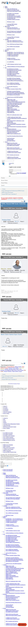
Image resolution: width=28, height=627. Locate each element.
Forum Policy (4, 182)
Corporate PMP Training (12, 24)
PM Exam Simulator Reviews (13, 131)
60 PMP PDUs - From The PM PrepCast (15, 52)
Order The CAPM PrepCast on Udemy (15, 41)
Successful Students (11, 140)
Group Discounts (10, 25)
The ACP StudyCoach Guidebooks (14, 31)
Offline (5, 221)
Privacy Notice (6, 413)
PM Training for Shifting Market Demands (16, 93)
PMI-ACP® (7, 26)
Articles (6, 98)
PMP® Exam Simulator (8, 444)
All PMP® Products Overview (13, 19)
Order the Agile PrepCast (12, 27)
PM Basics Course (11, 21)
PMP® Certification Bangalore (13, 110)
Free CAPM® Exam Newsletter (13, 84)
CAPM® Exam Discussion (12, 151)
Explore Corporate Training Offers (14, 88)
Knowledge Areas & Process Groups (14, 103)
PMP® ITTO (10, 107)
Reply (7, 254)
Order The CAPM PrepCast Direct (14, 40)
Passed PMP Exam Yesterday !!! (9, 194)
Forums (3, 177)
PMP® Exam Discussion (12, 143)
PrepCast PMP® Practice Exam (9, 452)
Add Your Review (11, 138)
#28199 (24, 301)
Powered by (10, 383)
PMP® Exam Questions (12, 108)
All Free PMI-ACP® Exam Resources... (15, 80)
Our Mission (5, 409)
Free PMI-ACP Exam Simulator (13, 78)
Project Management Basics (9, 438)
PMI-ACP (6, 389)
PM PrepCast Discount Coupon (9, 426)
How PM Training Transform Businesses (15, 92)
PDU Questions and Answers (13, 154)
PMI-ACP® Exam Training (9, 447)
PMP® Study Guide (11, 99)
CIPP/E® (7, 50)
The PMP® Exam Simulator (13, 13)
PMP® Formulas (10, 111)
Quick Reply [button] (3, 296)
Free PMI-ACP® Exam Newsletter (14, 79)
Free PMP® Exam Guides (12, 72)
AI (5, 65)
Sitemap (4, 422)
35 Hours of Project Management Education (16, 101)
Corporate (7, 87)
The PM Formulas (11, 14)
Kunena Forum (16, 383)
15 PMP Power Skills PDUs (13, 54)
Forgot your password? (8, 469)
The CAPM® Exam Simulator (13, 46)
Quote (10, 254)
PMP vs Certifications (11, 123)
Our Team (5, 407)
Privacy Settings (6, 428)
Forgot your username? (21, 173)
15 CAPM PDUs (10, 61)
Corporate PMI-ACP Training (13, 37)
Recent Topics (4, 180)
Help (4, 419)
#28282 (24, 333)
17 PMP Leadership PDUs (12, 55)
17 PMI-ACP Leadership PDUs (13, 59)
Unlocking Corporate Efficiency (13, 91)
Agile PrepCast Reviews (12, 132)
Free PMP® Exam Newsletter (13, 73)
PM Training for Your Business (13, 94)
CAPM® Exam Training (8, 449)
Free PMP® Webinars (11, 74)
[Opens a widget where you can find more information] (22, 624)
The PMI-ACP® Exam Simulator (14, 32)
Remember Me (13, 173)
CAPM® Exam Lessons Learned (14, 152)
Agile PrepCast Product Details (13, 28)
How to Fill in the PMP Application (14, 104)
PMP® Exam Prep (7, 450)
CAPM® (7, 39)
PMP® (6, 7)
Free (6, 67)
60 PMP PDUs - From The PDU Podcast (15, 53)
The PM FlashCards (11, 18)
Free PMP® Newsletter (8, 432)
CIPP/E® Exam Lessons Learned (14, 158)
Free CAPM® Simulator (8, 437)
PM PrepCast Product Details (13, 10)
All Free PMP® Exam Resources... (14, 75)
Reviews (6, 127)
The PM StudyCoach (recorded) (13, 15)
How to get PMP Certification (13, 106)
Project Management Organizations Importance (16, 126)
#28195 (24, 209)
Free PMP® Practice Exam (12, 71)
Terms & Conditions (7, 412)
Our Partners (5, 410)
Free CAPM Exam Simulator (13, 83)
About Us (5, 406)
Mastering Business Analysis (9, 440)
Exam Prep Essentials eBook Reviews (15, 136)
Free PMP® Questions (7, 434)
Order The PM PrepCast (12, 8)
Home (6, 6)
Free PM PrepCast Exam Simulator (14, 70)
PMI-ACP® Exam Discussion (13, 147)
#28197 (24, 258)
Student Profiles (10, 139)
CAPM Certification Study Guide (14, 117)
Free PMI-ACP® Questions (9, 435)
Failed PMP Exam (11, 112)
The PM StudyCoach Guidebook (14, 17)
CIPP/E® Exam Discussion (12, 157)
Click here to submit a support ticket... (16, 199)
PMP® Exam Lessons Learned (13, 144)
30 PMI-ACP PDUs (11, 58)
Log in (2, 467)
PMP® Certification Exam (12, 105)
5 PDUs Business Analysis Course (14, 64)
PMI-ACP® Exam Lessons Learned (14, 149)
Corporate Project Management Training (11, 423)
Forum (6, 141)
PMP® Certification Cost (12, 100)
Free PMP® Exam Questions (13, 145)
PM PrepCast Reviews (11, 128)
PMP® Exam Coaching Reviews (14, 133)
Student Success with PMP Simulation (15, 97)
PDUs (6, 51)
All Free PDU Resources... (12, 86)
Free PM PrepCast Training (12, 68)
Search (2, 185)
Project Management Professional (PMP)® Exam (13, 190)
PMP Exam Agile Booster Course (14, 11)
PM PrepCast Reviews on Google (14, 130)
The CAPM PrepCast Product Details (14, 44)
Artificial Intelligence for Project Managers (16, 66)
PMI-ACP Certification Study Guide (14, 114)
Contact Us (5, 418)
